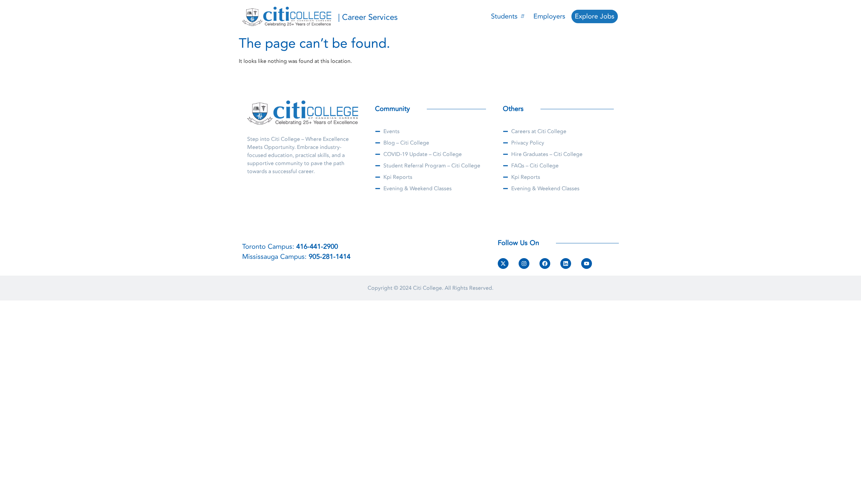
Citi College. (428, 288)
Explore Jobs (594, 16)
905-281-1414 (329, 256)
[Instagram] (524, 263)
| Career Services (368, 17)
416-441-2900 (317, 246)
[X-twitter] (503, 263)
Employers (549, 16)
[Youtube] (586, 263)
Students (504, 16)
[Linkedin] (565, 263)
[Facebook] (544, 263)
